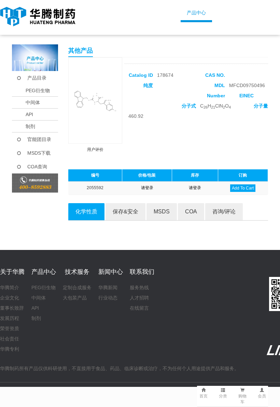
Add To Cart (243, 188)
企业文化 (9, 297)
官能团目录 (39, 139)
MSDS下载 (39, 153)
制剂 (30, 126)
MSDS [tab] (162, 211)
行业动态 (107, 297)
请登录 (147, 187)
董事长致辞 (12, 308)
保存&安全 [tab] (125, 211)
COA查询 (37, 166)
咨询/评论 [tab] (224, 211)
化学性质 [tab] (86, 211)
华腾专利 (9, 349)
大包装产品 (75, 297)
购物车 (242, 399)
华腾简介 (9, 287)
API (29, 114)
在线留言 (139, 308)
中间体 (33, 102)
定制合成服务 (77, 287)
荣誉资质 (9, 328)
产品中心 (196, 12)
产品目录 (36, 78)
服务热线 (139, 287)
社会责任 (9, 338)
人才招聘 (139, 297)
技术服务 (242, 12)
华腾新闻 (107, 287)
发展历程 (9, 318)
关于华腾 (150, 12)
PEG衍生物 (38, 90)
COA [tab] (191, 211)
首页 (109, 12)
